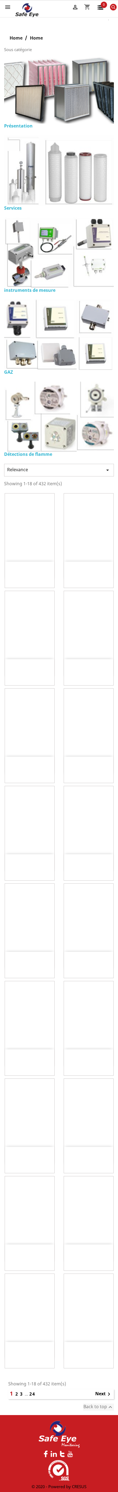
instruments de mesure (29, 290)
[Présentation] (59, 90)
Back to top (98, 1407)
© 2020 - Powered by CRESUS (59, 1486)
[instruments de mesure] (59, 252)
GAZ (8, 372)
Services (13, 208)
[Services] (59, 170)
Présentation (18, 126)
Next (103, 1394)
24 (32, 1394)
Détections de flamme (28, 454)
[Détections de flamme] (59, 416)
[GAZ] (59, 334)
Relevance (59, 470)
